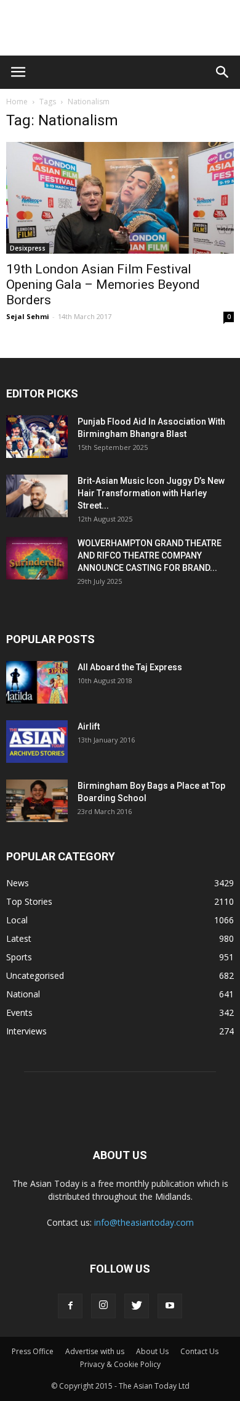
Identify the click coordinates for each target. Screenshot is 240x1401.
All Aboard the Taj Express (130, 667)
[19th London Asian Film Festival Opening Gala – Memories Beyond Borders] (120, 198)
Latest (18, 938)
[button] (223, 72)
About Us (152, 1351)
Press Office (33, 1351)
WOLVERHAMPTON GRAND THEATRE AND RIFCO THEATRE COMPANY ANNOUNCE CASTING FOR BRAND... (150, 555)
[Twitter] (136, 1306)
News (17, 883)
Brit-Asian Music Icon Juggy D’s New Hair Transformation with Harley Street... (151, 493)
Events (19, 1012)
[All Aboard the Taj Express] (37, 682)
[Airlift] (37, 741)
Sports (19, 957)
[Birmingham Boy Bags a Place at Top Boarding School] (37, 800)
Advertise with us (94, 1351)
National (23, 994)
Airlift (89, 726)
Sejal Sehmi (27, 316)
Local (17, 920)
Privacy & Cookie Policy (120, 1364)
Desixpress (28, 248)
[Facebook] (70, 1306)
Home (17, 101)
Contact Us (199, 1351)
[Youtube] (170, 1306)
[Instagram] (103, 1306)
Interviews (26, 1031)
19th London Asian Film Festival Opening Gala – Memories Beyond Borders (103, 284)
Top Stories (29, 901)
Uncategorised (35, 975)
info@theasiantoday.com (144, 1222)
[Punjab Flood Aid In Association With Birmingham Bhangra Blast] (37, 436)
